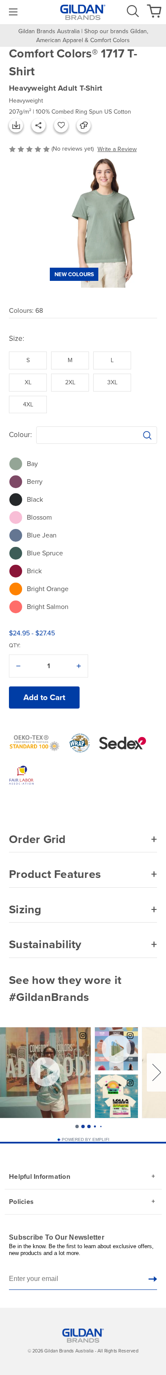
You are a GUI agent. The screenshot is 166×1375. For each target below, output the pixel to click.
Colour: (20, 434)
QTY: (14, 645)
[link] (12, 12)
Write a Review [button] (117, 149)
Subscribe (153, 1279)
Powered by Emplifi (85, 1140)
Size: (16, 338)
